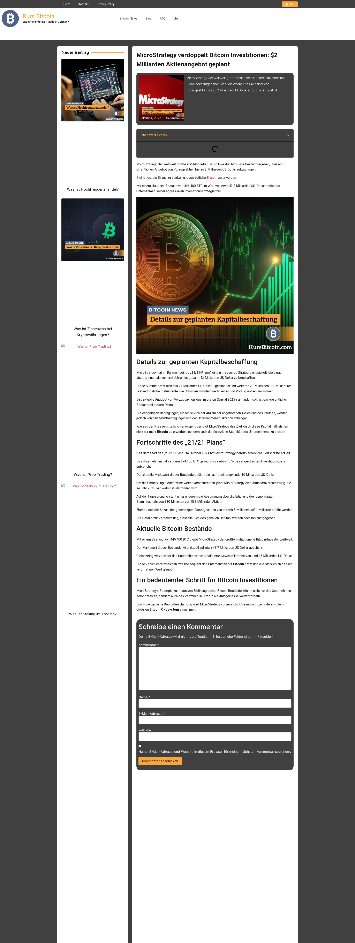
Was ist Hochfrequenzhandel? (93, 189)
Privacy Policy (105, 4)
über (177, 18)
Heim (66, 4)
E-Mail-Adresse (151, 713)
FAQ (162, 18)
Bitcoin (212, 164)
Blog (149, 18)
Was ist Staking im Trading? (92, 614)
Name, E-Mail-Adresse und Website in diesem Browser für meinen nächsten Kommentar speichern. (214, 751)
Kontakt (83, 4)
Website (144, 730)
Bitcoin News (128, 18)
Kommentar (148, 645)
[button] (287, 135)
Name (144, 697)
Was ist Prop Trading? (93, 474)
